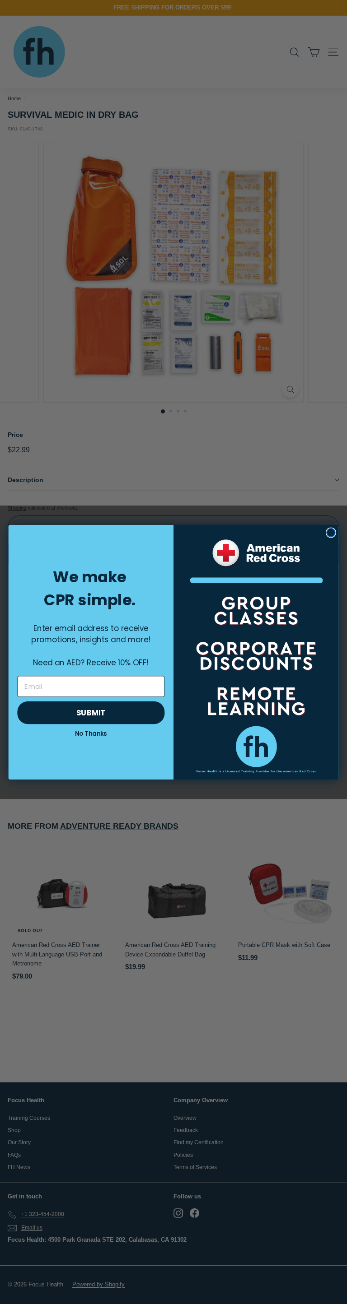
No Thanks (91, 733)
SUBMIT (91, 712)
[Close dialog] (331, 532)
